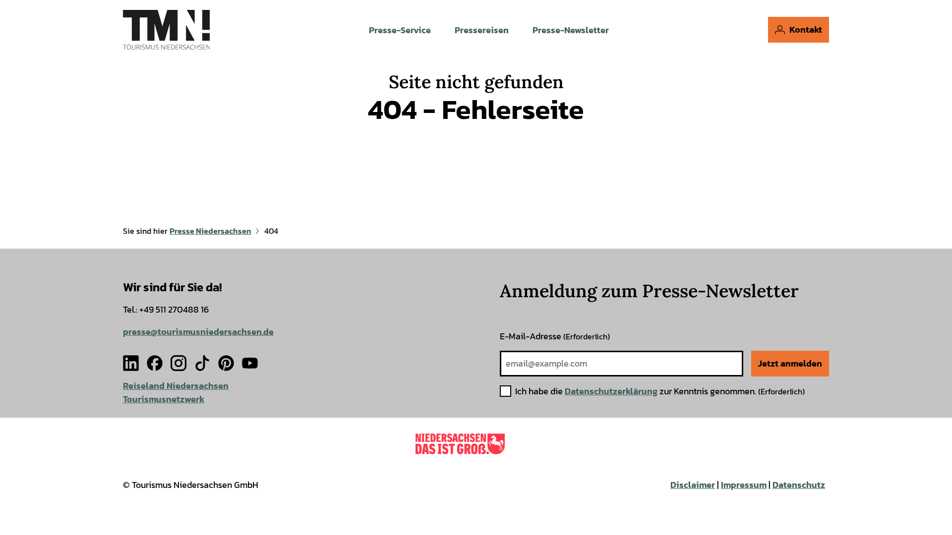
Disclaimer (692, 484)
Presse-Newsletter (571, 30)
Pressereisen (482, 30)
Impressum (744, 484)
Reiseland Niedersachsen (176, 385)
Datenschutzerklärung (611, 391)
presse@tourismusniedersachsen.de (198, 331)
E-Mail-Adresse (555, 336)
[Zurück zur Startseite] (166, 30)
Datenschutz (799, 484)
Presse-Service (400, 30)
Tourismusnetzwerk (163, 399)
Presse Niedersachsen (210, 231)
